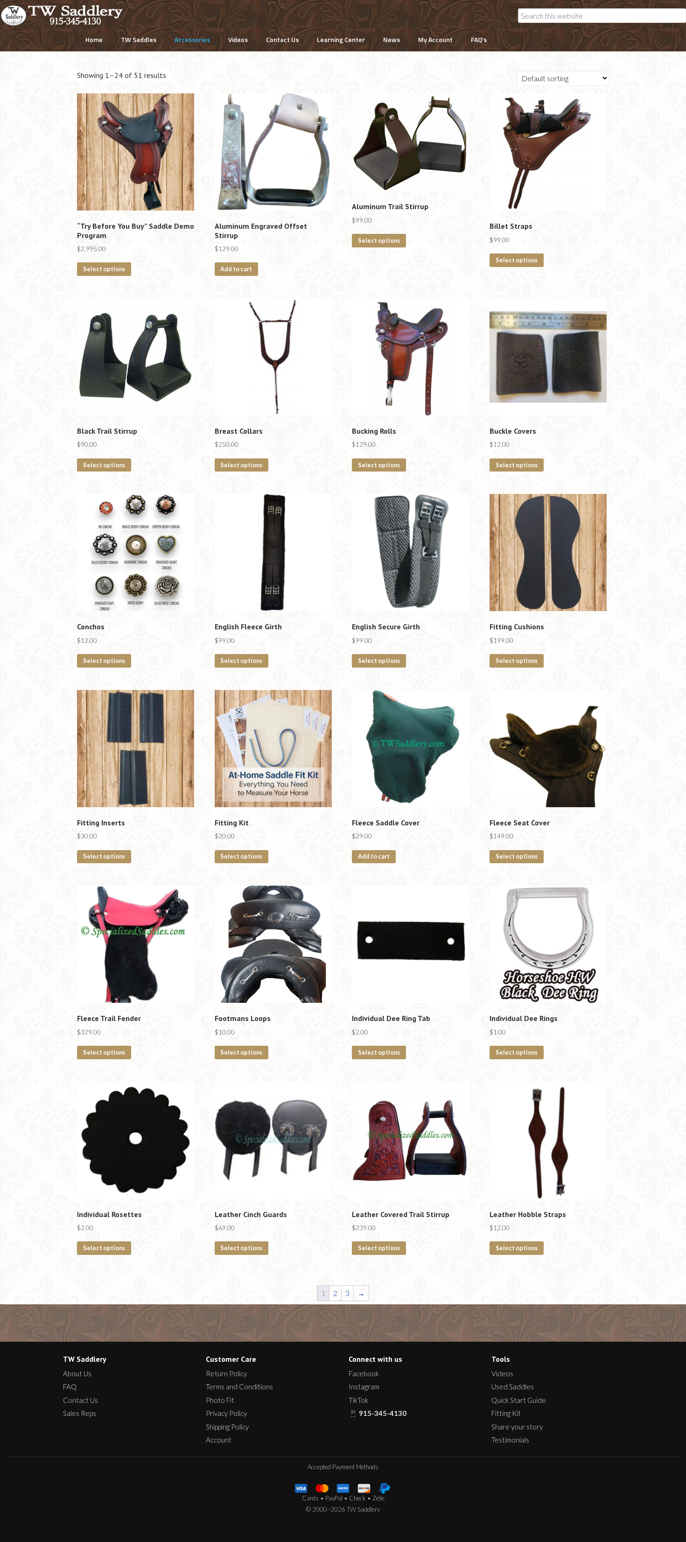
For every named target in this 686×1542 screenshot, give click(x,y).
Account (218, 1440)
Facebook (364, 1373)
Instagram (364, 1386)
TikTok (358, 1400)
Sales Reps (79, 1413)
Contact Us (80, 1400)
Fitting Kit (506, 1413)
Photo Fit (220, 1400)
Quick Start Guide (518, 1400)
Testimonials (510, 1440)
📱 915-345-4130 (377, 1413)
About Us (77, 1373)
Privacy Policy (226, 1413)
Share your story (517, 1426)
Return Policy (226, 1373)
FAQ (70, 1386)
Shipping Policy (227, 1426)
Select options (104, 269)
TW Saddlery (66, 15)
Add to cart (236, 269)
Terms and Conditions (239, 1386)
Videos (502, 1373)
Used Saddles (512, 1386)
